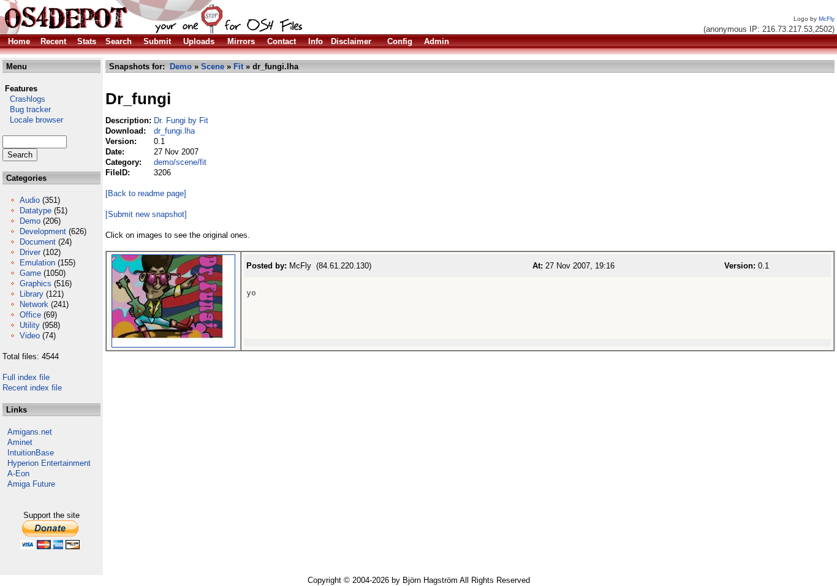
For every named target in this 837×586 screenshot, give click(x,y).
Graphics (35, 283)
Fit (238, 66)
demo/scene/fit (180, 162)
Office (30, 314)
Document (38, 241)
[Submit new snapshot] (146, 214)
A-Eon (18, 473)
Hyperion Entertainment (49, 463)
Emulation (37, 262)
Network (34, 304)
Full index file (26, 377)
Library (32, 294)
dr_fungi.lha (174, 130)
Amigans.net (29, 431)
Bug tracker (26, 109)
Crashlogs (23, 99)
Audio (30, 200)
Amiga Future (31, 484)
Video (30, 335)
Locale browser (32, 119)
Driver (30, 252)
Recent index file (32, 387)
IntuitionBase (30, 452)
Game (30, 273)
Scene (212, 66)
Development (43, 231)
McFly (827, 18)
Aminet (19, 442)
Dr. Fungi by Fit (181, 120)
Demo (30, 221)
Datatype (35, 210)
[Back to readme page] (145, 193)
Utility (30, 325)
